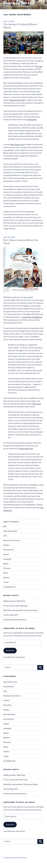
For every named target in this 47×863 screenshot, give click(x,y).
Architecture (8, 687)
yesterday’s (32, 317)
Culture (6, 700)
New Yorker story (18, 145)
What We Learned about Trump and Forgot (20, 610)
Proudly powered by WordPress (14, 858)
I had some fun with (17, 100)
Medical (6, 738)
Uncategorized (9, 587)
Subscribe (10, 650)
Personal (6, 568)
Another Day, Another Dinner (15, 620)
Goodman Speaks (18, 3)
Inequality (7, 559)
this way (39, 66)
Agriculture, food (10, 531)
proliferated (32, 120)
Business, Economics (11, 540)
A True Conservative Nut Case (15, 606)
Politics (6, 578)
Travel (5, 582)
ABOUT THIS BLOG (11, 522)
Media (5, 564)
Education (7, 705)
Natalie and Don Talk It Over (14, 601)
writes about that (26, 449)
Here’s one (36, 404)
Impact (6, 554)
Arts (5, 536)
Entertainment (9, 714)
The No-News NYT (10, 615)
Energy (6, 545)
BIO (4, 526)
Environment (8, 550)
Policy (5, 573)
